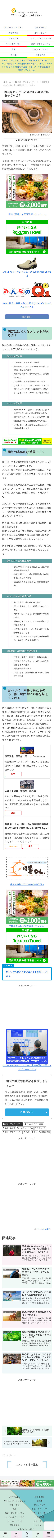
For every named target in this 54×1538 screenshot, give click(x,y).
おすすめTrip (14, 1497)
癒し (35, 1132)
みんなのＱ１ (27, 307)
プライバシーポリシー (27, 1529)
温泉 (15, 1509)
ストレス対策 (10, 1128)
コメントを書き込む (27, 1464)
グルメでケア (39, 1505)
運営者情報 (15, 1525)
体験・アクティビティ (13, 1124)
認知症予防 (46, 1132)
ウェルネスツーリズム (35, 1124)
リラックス (41, 1128)
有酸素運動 (39, 1497)
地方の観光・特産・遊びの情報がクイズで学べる (27, 303)
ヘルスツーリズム (26, 1128)
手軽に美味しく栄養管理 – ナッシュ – (27, 214)
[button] (48, 810)
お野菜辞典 (39, 1517)
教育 (27, 1132)
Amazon (13, 846)
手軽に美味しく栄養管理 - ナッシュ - (27, 926)
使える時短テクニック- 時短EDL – (27, 884)
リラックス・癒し (39, 1513)
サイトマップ (39, 1525)
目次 (24, 316)
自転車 (39, 1501)
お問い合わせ (27, 1112)
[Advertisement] (27, 1007)
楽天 (13, 774)
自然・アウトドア (39, 1509)
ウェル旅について (14, 1521)
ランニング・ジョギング (14, 1501)
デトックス (15, 1505)
